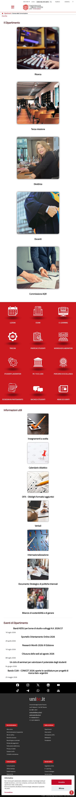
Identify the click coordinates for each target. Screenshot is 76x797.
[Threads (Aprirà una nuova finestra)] (48, 690)
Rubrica (57, 2)
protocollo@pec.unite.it (35, 712)
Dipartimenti (7, 13)
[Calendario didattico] (38, 453)
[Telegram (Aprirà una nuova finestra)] (27, 690)
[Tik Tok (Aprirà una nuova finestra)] (17, 690)
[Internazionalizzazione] (38, 540)
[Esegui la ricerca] (51, 2)
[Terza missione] (38, 103)
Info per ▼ (26, 2)
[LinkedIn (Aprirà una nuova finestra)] (48, 685)
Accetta (61, 782)
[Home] (2, 13)
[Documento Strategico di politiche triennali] (38, 569)
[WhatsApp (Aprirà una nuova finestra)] (38, 690)
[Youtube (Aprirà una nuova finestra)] (58, 685)
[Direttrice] (38, 158)
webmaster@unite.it (35, 715)
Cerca (33, 2)
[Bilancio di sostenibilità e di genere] (38, 598)
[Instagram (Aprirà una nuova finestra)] (27, 685)
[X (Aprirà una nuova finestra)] (38, 685)
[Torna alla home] (33, 7)
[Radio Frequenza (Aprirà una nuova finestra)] (58, 690)
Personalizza (8, 792)
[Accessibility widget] (71, 792)
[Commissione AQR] (38, 268)
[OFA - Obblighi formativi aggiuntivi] (38, 482)
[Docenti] (38, 213)
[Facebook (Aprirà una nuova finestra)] (17, 685)
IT (72, 2)
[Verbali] (38, 511)
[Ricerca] (38, 48)
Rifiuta (61, 788)
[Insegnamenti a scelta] (38, 424)
